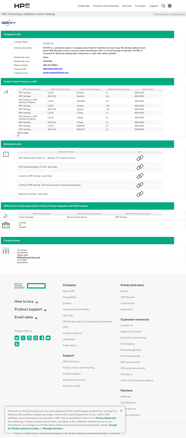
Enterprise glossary (131, 349)
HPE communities (130, 362)
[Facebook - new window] (42, 338)
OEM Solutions (71, 361)
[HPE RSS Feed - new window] (17, 344)
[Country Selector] (169, 5)
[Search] (163, 5)
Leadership (69, 339)
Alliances (125, 396)
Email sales (24, 317)
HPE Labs (68, 315)
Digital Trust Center (131, 331)
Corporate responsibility (76, 309)
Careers (67, 303)
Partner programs (130, 414)
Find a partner (128, 408)
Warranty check (71, 385)
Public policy (70, 345)
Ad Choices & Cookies (51, 433)
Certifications (128, 402)
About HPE (69, 291)
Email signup (128, 343)
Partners (127, 390)
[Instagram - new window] (29, 338)
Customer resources (135, 319)
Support (153, 5)
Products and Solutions (106, 5)
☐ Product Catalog (177, 14)
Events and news (132, 285)
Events (124, 291)
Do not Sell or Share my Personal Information (86, 433)
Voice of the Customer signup (137, 380)
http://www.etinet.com (53, 69)
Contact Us (127, 325)
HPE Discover (128, 297)
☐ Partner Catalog (161, 14)
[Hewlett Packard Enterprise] (22, 5)
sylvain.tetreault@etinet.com (56, 72)
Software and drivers (74, 379)
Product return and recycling (78, 367)
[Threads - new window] (35, 338)
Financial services (130, 355)
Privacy (18, 433)
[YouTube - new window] (48, 338)
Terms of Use (31, 433)
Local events (128, 303)
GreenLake (84, 5)
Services (127, 5)
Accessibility (69, 297)
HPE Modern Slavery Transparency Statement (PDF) (87, 324)
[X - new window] (23, 338)
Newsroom (127, 309)
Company (140, 5)
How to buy (24, 301)
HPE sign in (127, 374)
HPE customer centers (133, 368)
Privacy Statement (106, 417)
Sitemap (115, 433)
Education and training (133, 337)
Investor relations (72, 333)
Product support (28, 309)
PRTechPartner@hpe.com (28, 257)
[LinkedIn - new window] (17, 338)
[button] (121, 411)
